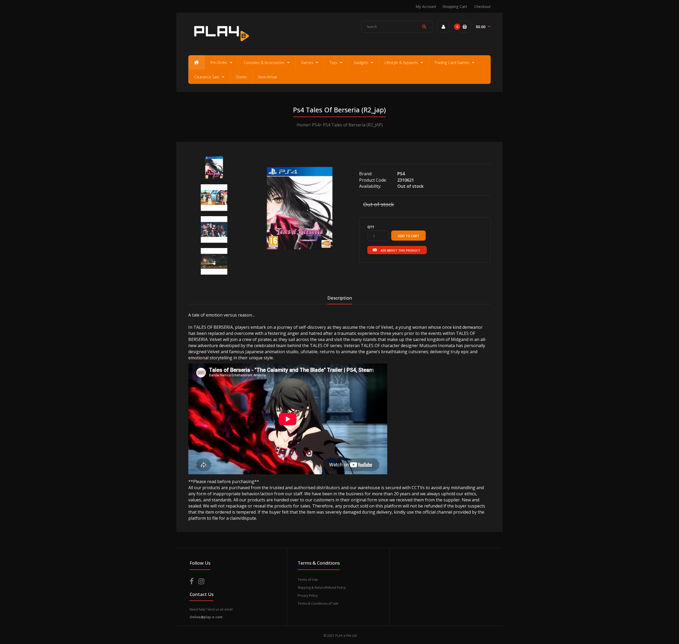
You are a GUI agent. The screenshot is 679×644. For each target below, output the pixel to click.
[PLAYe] (220, 44)
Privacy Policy (308, 595)
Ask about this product (400, 250)
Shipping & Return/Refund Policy (322, 587)
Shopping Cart (454, 6)
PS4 (315, 125)
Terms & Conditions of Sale (318, 603)
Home (302, 125)
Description (339, 298)
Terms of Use (308, 579)
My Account (426, 6)
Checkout (482, 6)
